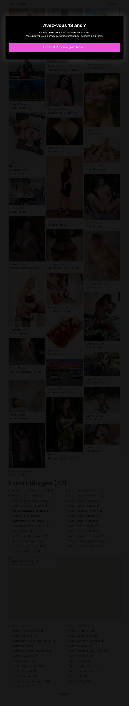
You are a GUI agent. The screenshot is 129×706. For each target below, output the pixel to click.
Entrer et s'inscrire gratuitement (64, 47)
